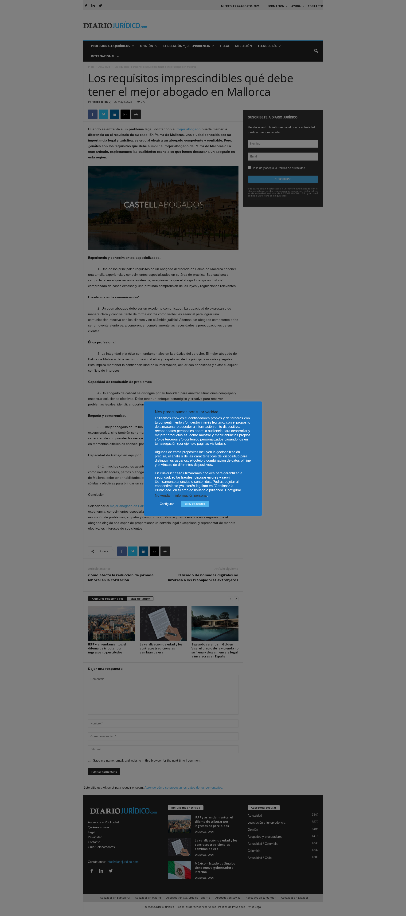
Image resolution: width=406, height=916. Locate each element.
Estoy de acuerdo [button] (195, 503)
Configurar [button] (167, 504)
